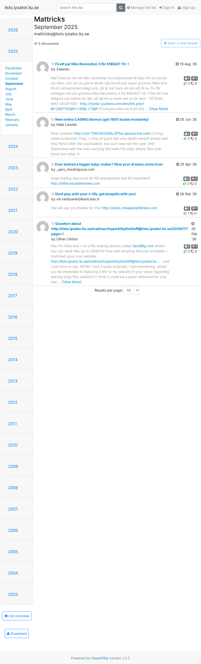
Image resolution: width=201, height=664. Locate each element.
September (14, 83)
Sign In (168, 7)
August (10, 89)
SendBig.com (143, 246)
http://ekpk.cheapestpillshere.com (129, 208)
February (12, 119)
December (13, 68)
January (11, 125)
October (11, 78)
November (13, 73)
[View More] (158, 109)
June (9, 99)
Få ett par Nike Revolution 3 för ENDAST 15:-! (91, 64)
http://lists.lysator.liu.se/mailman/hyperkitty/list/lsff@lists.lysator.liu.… (105, 261)
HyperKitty (100, 658)
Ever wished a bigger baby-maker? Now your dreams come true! (108, 164)
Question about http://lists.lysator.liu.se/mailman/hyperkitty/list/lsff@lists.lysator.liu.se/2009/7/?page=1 (119, 228)
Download (18, 633)
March (10, 114)
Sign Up (188, 7)
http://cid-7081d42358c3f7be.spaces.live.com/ (112, 133)
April (8, 109)
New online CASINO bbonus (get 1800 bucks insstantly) (101, 119)
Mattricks (49, 19)
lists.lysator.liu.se (22, 7)
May (8, 104)
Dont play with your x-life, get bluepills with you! (95, 194)
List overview (18, 616)
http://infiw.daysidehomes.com (75, 183)
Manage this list (143, 7)
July (8, 94)
